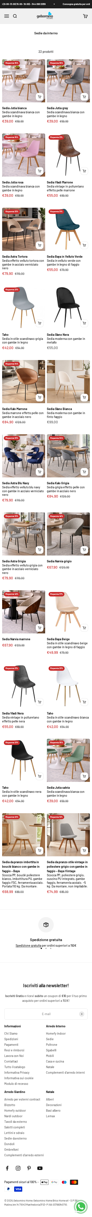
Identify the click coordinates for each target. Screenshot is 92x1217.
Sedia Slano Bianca (59, 409)
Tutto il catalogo (14, 1067)
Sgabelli (51, 1050)
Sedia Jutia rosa (12, 182)
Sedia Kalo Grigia (58, 483)
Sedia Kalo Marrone (14, 409)
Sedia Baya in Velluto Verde (65, 256)
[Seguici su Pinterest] (29, 1168)
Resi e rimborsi (14, 1050)
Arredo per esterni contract (22, 1099)
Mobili (50, 1055)
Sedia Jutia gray (57, 108)
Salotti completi (14, 1127)
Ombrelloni (11, 1149)
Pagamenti (11, 1044)
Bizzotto (9, 1105)
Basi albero (53, 1110)
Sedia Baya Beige (58, 639)
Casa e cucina (55, 1061)
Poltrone (51, 1044)
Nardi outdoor (13, 1116)
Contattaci (11, 1061)
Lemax (50, 1116)
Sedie (50, 1039)
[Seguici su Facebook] (7, 1168)
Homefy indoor (56, 1033)
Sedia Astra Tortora (14, 256)
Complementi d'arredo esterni (24, 1155)
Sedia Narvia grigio (59, 561)
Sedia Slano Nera (58, 334)
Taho (5, 334)
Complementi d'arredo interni (65, 1072)
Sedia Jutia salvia (58, 787)
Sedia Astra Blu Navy (15, 483)
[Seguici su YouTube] (40, 1168)
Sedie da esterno (15, 1138)
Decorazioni (54, 1105)
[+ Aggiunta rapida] (39, 97)
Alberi (50, 1099)
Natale (50, 1067)
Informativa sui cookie (18, 1078)
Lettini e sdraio (14, 1132)
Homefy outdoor (15, 1110)
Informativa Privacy (17, 1072)
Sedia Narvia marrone (16, 639)
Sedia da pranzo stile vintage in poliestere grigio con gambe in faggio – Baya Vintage (67, 866)
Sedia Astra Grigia (14, 561)
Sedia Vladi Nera (13, 713)
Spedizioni (11, 1039)
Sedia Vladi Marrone (60, 182)
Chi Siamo (11, 1033)
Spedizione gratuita (29, 945)
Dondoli (9, 1144)
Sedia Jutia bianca (14, 108)
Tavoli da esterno (15, 1121)
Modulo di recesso (16, 1083)
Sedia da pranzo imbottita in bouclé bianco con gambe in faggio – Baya (21, 866)
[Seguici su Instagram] (18, 1168)
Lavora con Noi (14, 1055)
